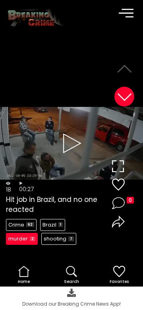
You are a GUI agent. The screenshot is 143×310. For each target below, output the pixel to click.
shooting (58, 238)
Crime (20, 225)
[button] (124, 97)
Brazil (52, 225)
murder (21, 238)
